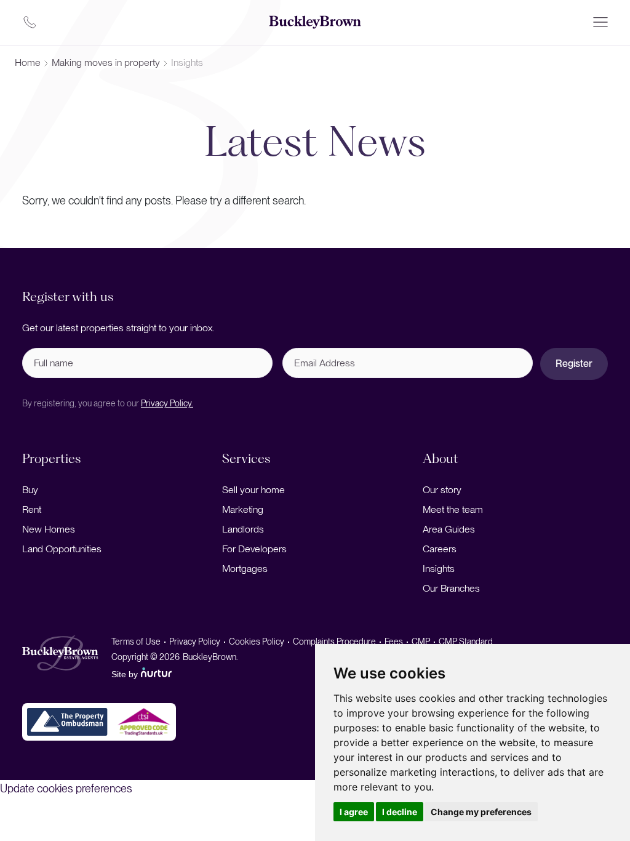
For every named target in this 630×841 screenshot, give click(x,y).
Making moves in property (106, 62)
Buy (30, 490)
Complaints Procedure (334, 641)
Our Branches (451, 588)
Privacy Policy (194, 641)
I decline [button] (399, 812)
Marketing (242, 509)
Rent (31, 509)
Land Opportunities (62, 549)
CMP (421, 641)
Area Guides (449, 529)
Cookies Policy (256, 641)
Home (28, 62)
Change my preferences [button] (481, 812)
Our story (442, 490)
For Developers (254, 549)
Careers (440, 549)
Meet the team (453, 509)
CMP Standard (466, 641)
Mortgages (245, 568)
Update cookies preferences (66, 788)
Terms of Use (136, 641)
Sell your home (253, 490)
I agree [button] (354, 812)
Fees (394, 641)
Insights (439, 568)
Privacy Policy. (167, 403)
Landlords (243, 529)
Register (574, 363)
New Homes (48, 529)
